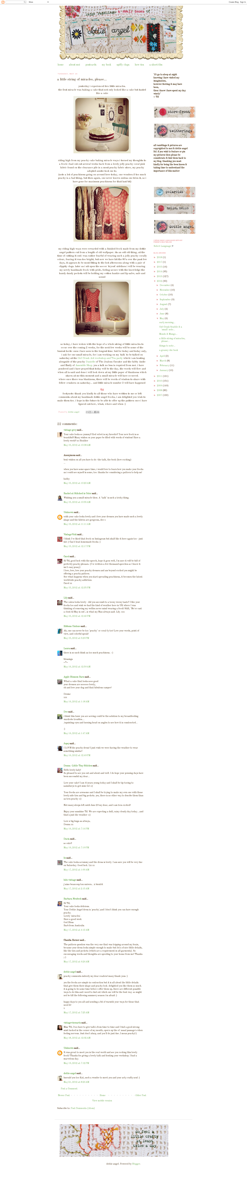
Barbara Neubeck (73, 899)
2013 (160, 276)
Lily (66, 598)
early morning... (167, 322)
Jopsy (66, 743)
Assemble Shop (83, 365)
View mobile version (102, 1101)
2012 (160, 281)
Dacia (67, 839)
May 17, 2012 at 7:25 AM (76, 1013)
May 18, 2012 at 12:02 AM (77, 1038)
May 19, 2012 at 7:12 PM (76, 1063)
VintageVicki (70, 534)
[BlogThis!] (89, 412)
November (165, 290)
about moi (74, 64)
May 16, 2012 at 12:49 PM (77, 755)
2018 (160, 257)
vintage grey (70, 430)
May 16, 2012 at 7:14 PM (76, 829)
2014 (160, 272)
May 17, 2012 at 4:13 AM (76, 930)
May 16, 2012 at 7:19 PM (76, 848)
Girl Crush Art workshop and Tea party (100, 358)
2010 (160, 381)
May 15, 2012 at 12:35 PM (77, 588)
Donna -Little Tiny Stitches (78, 766)
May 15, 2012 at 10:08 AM (77, 445)
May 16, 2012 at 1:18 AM (76, 702)
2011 (160, 376)
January (164, 370)
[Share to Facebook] (95, 412)
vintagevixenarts (72, 1023)
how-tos (139, 64)
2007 (160, 395)
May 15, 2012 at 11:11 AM (77, 524)
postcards (90, 64)
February (165, 365)
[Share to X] (92, 412)
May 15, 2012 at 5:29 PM (76, 638)
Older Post (140, 1095)
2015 (160, 267)
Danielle (90, 362)
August (164, 304)
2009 (160, 386)
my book (106, 64)
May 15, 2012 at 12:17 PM (77, 546)
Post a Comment (69, 1089)
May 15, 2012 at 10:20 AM (77, 483)
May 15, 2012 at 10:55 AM (77, 502)
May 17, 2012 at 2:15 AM (76, 889)
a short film (155, 64)
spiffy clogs (123, 64)
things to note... (167, 346)
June (162, 314)
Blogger (136, 1164)
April (162, 356)
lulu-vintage (70, 880)
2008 (160, 390)
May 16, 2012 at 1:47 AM (76, 733)
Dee (66, 712)
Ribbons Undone (72, 626)
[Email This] (87, 412)
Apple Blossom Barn (74, 677)
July (162, 309)
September (165, 300)
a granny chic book (168, 350)
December (165, 285)
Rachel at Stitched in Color (77, 493)
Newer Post (64, 1095)
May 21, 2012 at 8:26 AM (76, 1082)
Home (102, 1095)
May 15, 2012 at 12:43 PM (77, 616)
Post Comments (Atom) (83, 1108)
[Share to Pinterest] (98, 412)
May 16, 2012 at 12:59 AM (77, 667)
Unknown (68, 512)
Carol (66, 556)
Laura (67, 648)
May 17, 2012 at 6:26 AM (76, 962)
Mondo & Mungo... (168, 334)
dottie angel (70, 972)
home (60, 64)
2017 (160, 262)
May (162, 318)
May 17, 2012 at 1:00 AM (76, 870)
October (164, 295)
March (163, 361)
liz (65, 858)
